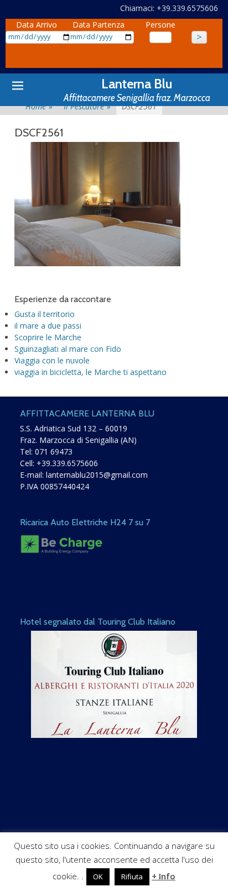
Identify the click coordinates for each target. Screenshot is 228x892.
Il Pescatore (87, 106)
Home (39, 106)
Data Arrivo (36, 24)
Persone (160, 24)
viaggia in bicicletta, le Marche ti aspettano (90, 372)
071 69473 (53, 451)
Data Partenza (98, 24)
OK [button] (98, 877)
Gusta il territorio (44, 314)
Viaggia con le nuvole (52, 360)
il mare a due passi (47, 325)
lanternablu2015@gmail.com (97, 474)
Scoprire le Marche (47, 337)
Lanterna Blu (136, 84)
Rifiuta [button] (132, 877)
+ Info (163, 876)
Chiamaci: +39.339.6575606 (169, 8)
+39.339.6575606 (67, 463)
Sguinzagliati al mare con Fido (67, 349)
